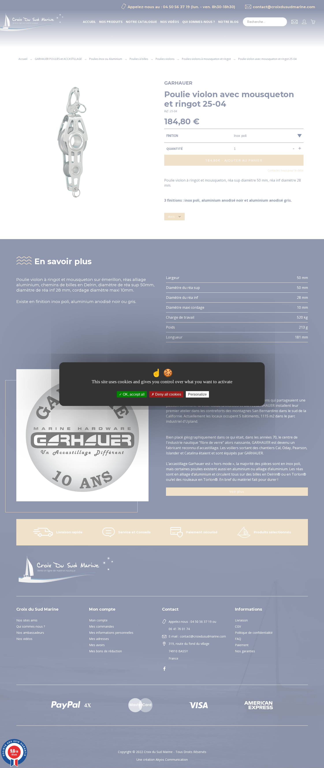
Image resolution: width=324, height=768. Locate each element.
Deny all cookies (167, 394)
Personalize (197, 394)
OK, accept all (133, 394)
